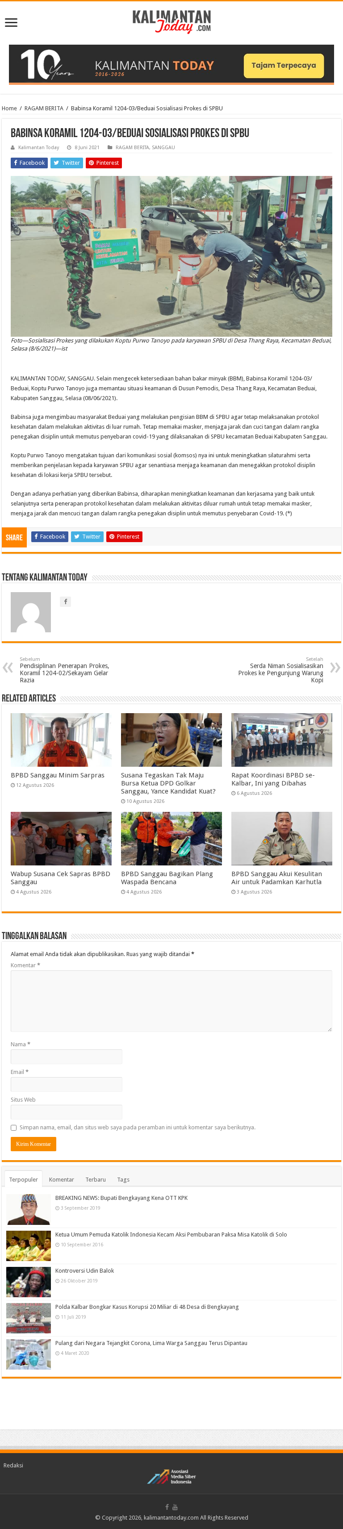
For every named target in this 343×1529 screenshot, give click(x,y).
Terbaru (95, 1179)
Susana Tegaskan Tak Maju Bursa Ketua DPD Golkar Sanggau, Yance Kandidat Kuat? (168, 783)
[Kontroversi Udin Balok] (28, 1282)
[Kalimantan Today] (172, 21)
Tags (123, 1179)
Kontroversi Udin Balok (84, 1270)
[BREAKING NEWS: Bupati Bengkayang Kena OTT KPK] (28, 1209)
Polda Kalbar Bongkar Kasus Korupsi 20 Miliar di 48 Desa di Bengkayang (147, 1306)
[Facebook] (167, 1507)
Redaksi (13, 1465)
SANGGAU (163, 147)
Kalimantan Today (38, 147)
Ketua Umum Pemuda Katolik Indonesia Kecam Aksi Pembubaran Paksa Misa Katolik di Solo (171, 1234)
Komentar (25, 965)
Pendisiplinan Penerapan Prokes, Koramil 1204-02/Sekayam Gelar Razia (64, 670)
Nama (20, 1044)
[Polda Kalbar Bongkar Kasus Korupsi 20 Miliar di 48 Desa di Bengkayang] (28, 1318)
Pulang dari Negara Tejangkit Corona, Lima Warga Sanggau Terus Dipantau (151, 1343)
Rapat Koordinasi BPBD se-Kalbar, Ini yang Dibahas (273, 779)
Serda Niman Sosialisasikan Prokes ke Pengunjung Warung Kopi (280, 670)
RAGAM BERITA (44, 108)
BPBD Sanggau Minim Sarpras (58, 775)
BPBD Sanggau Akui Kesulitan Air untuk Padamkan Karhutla (276, 878)
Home (9, 108)
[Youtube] (175, 1507)
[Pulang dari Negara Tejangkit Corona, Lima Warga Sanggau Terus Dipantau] (28, 1354)
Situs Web (23, 1099)
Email (20, 1072)
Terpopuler (23, 1179)
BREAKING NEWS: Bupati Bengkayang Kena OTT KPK (121, 1198)
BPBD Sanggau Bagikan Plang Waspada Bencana (167, 878)
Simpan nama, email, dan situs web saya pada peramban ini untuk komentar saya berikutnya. (137, 1127)
